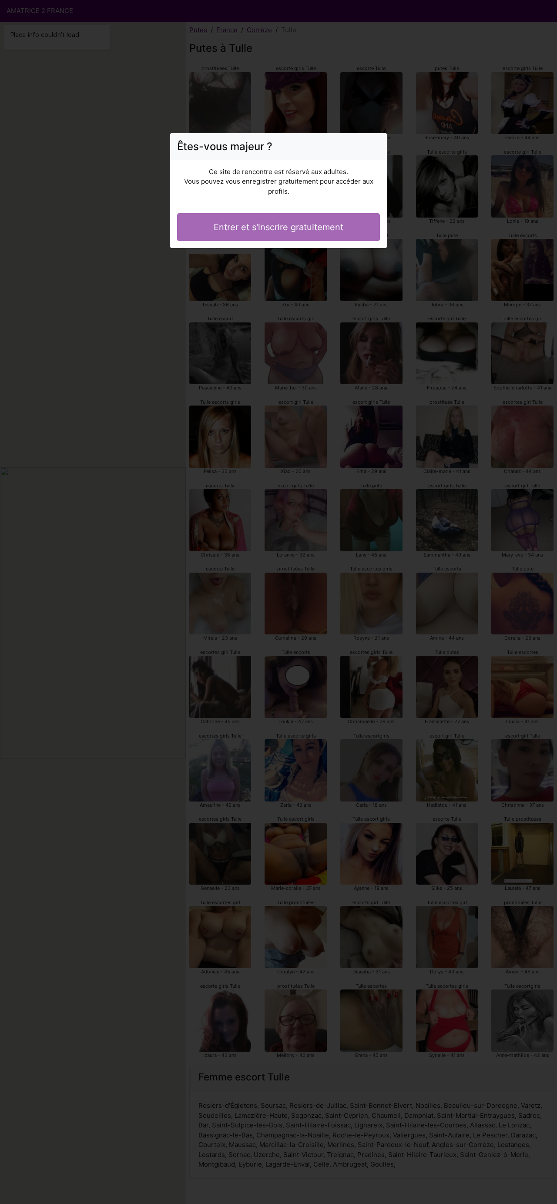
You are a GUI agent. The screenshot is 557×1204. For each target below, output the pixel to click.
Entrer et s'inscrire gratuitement (278, 227)
